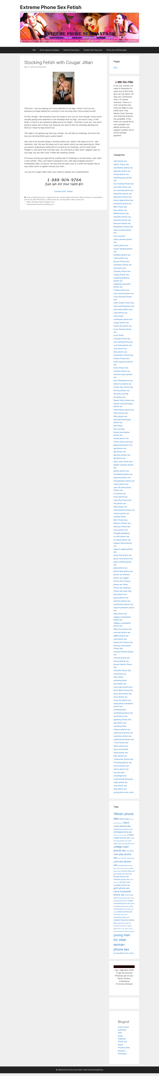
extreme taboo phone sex (69, 197)
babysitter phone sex (123, 194)
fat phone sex (119, 397)
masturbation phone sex (124, 510)
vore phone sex (120, 786)
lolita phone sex (120, 507)
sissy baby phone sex (123, 687)
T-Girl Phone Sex (121, 743)
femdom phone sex (121, 879)
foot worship (119, 429)
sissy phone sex (120, 697)
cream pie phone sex (123, 326)
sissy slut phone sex (122, 700)
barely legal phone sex (123, 200)
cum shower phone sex (126, 858)
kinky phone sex (121, 497)
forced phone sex (121, 438)
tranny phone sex (121, 769)
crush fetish (119, 335)
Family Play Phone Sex (123, 387)
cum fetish (130, 851)
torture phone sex (121, 766)
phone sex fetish (121, 584)
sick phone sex (120, 684)
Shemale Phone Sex (122, 670)
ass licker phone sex (122, 187)
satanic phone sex (124, 912)
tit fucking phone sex (123, 762)
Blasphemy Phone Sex (123, 227)
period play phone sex (123, 571)
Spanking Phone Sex (122, 719)
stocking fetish (65, 199)
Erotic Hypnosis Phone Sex (122, 1039)
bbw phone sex (120, 210)
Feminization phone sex (124, 410)
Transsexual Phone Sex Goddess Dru (40, 204)
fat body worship (121, 394)
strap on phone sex (122, 729)
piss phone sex (120, 594)
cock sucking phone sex (124, 306)
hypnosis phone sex (122, 477)
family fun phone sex (123, 384)
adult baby (124, 819)
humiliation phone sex (123, 474)
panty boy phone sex (123, 555)
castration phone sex (123, 265)
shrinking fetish (120, 680)
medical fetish (120, 517)
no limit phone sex (52, 199)
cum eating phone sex (123, 342)
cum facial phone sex (123, 345)
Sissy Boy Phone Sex (123, 694)
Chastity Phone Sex (122, 271)
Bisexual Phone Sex (122, 223)
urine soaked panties (127, 928)
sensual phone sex (122, 658)
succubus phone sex (122, 736)
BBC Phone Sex (120, 207)
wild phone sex (120, 789)
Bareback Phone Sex (123, 197)
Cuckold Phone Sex (122, 339)
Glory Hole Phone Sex (123, 461)
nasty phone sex (121, 530)
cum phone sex (120, 348)
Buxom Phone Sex (121, 261)
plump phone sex (121, 598)
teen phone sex (120, 756)
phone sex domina (122, 574)
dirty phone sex (120, 352)
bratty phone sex (121, 245)
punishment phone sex (123, 604)
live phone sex (120, 503)
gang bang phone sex (123, 445)
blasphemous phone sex (123, 829)
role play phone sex (122, 632)
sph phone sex (120, 723)
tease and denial (121, 749)
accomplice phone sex (123, 168)
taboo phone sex (77, 199)
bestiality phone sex (122, 217)
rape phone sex (120, 614)
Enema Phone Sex (121, 358)
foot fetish (118, 426)
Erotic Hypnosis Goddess (49, 50)
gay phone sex (120, 448)
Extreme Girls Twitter (63, 191)
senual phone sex (121, 661)
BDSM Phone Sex (121, 213)
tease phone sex (121, 753)
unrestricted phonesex (123, 779)
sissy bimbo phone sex (121, 914)
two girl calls (119, 772)
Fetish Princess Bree (71, 50)
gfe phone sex (120, 452)
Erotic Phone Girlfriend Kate (123, 1030)
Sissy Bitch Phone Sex (123, 690)
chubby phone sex (122, 290)
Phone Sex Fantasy (122, 581)
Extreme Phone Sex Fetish (50, 7)
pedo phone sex (121, 568)
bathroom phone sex (123, 203)
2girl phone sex (120, 161)
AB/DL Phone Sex (121, 164)
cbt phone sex (120, 268)
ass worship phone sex (123, 190)
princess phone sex (122, 601)
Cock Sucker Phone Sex (124, 303)
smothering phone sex (123, 713)
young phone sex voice (123, 792)
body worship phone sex (36, 197)
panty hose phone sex (123, 559)
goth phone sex (122, 888)
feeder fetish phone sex (124, 400)
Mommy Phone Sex (122, 527)
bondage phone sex (123, 832)
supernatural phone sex (124, 739)
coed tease (118, 316)
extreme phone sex (122, 371)
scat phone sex (120, 639)
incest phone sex (121, 484)
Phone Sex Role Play (122, 591)
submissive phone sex (123, 733)
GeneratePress (97, 1070)
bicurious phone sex (122, 220)
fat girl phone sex (121, 876)
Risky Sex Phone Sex (123, 629)
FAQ (34, 50)
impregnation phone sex (124, 481)
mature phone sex (121, 513)
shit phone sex (120, 674)
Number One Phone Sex (93, 50)
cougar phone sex (52, 197)
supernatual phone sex (124, 923)
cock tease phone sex (123, 309)
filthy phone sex (120, 416)
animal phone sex (121, 174)
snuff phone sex (121, 716)
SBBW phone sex (121, 636)
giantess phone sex (122, 455)
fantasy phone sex (122, 390)
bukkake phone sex (122, 255)
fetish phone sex (86, 197)
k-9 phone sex (120, 493)
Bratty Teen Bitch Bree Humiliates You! (40, 202)
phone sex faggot (121, 578)
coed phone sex (120, 313)
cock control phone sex (124, 293)
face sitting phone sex (123, 380)
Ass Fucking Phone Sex (124, 184)
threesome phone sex (120, 926)
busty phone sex (121, 258)
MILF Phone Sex (39, 199)
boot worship (119, 236)
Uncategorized (120, 776)
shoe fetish (118, 677)
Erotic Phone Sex (121, 368)
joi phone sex (126, 898)
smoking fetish (120, 710)
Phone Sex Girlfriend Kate (117, 50)
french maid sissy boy (123, 442)
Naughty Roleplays (122, 533)
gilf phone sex (120, 458)
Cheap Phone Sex (121, 275)
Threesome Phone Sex (123, 759)
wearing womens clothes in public (124, 931)
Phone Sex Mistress (122, 588)
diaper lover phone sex (122, 868)
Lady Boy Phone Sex (123, 500)
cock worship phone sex (126, 843)
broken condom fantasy (120, 835)
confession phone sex (123, 319)
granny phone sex (121, 471)
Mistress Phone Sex (122, 523)
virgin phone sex (121, 782)
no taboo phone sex (122, 540)
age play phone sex (122, 171)
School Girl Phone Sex (123, 642)
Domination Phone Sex (123, 355)
